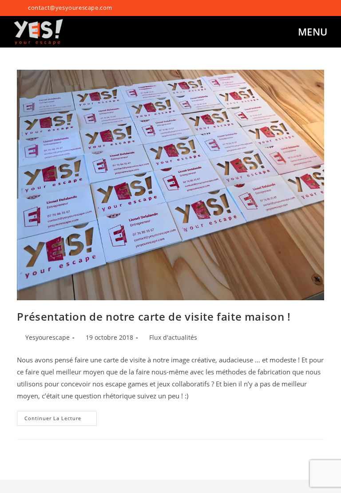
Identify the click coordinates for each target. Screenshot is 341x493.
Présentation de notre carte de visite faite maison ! (153, 316)
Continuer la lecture (60, 416)
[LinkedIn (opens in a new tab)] (311, 8)
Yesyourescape (47, 337)
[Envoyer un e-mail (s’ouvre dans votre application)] (320, 8)
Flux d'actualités (173, 337)
